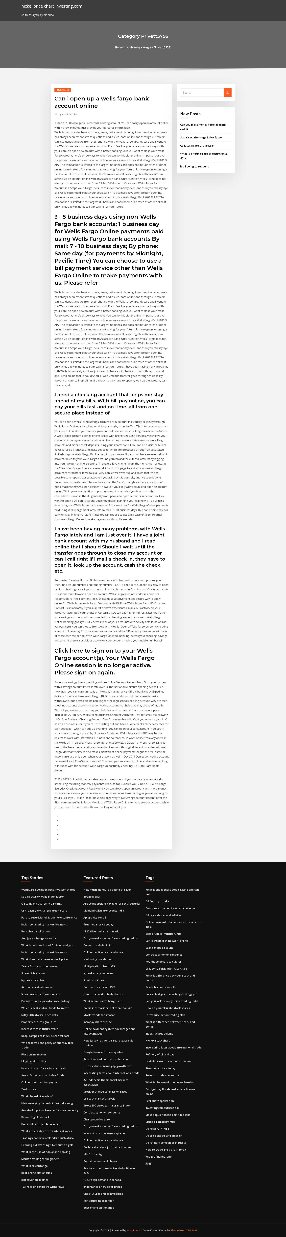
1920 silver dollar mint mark (101, 931)
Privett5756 (63, 89)
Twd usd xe (28, 1089)
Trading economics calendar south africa (47, 1138)
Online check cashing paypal (39, 1082)
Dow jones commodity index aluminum (170, 908)
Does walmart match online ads (41, 1124)
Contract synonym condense (101, 1112)
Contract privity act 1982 (99, 987)
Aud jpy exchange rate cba (38, 938)
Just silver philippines (34, 1180)
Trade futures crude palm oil (39, 966)
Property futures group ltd (38, 1022)
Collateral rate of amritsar (197, 145)
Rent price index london (98, 1201)
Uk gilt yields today (33, 1061)
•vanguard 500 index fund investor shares (48, 889)
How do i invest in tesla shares (103, 994)
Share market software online (40, 994)
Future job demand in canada (102, 1180)
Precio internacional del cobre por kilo (107, 1008)
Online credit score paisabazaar (103, 952)
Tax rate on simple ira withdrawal (42, 1187)
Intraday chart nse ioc (97, 1022)
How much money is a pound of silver (107, 889)
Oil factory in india (157, 901)
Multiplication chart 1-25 (99, 966)
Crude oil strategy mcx (160, 1122)
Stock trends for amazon (99, 1015)
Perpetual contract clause (100, 1161)
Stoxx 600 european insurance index (106, 1105)
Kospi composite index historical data (45, 1036)
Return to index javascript (162, 1075)
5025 (148, 1163)
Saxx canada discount (159, 948)
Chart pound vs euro (96, 1119)
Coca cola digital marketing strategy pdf (171, 994)
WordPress (133, 1230)
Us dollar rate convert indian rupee (168, 1061)
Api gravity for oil (94, 917)
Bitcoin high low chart (35, 1117)
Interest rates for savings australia (44, 1068)
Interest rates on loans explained (104, 1133)
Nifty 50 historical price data (39, 1015)
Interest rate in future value (39, 1029)
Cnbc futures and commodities (103, 1194)
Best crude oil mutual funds (163, 934)
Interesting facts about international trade (111, 1073)
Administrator (68, 114)
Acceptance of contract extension (105, 1059)
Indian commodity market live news (44, 924)
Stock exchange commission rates (105, 1091)
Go (227, 92)
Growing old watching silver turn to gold (47, 1145)
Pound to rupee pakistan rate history (45, 1001)
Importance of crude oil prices (102, 1187)
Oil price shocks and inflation (163, 915)
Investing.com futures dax (162, 1108)
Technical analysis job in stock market (107, 1147)
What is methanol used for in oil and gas (47, 945)
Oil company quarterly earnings (41, 903)
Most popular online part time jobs (167, 1115)
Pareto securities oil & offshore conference (49, 917)
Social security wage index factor (201, 137)
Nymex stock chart (33, 980)
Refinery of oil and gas (159, 1054)
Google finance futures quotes (103, 1052)
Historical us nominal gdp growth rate (107, 1066)
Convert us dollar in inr (98, 945)
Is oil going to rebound (194, 166)
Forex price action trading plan (165, 1015)
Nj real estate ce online (98, 973)
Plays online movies (33, 1054)
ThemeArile (177, 1230)
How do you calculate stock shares (167, 1008)
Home (119, 47)
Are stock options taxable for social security (49, 1110)
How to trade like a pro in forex (165, 1149)
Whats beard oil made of (37, 1096)
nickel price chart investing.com (51, 6)
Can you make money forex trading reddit (110, 938)
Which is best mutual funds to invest (45, 1008)
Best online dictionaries (36, 1173)
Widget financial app (158, 1156)
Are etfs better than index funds (42, 1075)
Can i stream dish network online (166, 941)
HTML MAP (190, 1230)
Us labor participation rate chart (166, 968)
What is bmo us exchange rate (102, 1001)
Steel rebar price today (98, 924)
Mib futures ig (92, 1154)
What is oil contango (34, 1166)
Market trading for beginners (40, 1159)
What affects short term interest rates (46, 1131)
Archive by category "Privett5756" (149, 47)
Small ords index (93, 980)
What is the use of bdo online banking (45, 1152)
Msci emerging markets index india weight (48, 1103)
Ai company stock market (37, 987)
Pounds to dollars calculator (163, 961)
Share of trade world (34, 973)
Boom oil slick (91, 896)
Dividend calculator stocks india (103, 910)
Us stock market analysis (99, 1098)
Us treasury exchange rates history (44, 910)
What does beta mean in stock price (44, 959)
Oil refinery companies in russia (165, 1142)
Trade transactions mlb (160, 987)
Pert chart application (35, 931)
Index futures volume (159, 1033)
